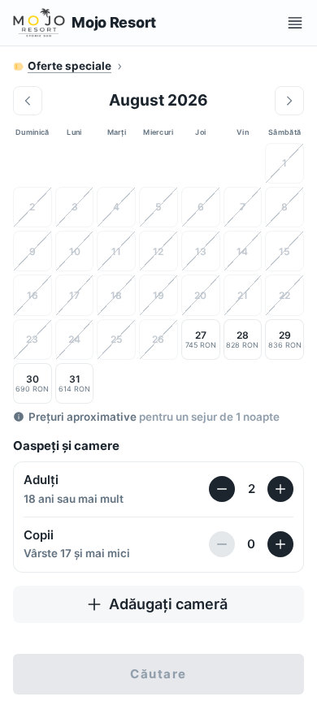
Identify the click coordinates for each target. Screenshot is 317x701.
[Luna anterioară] (27, 100)
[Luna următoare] (289, 100)
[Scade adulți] (222, 489)
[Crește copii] (280, 544)
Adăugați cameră (168, 603)
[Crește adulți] (280, 489)
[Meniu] (295, 23)
